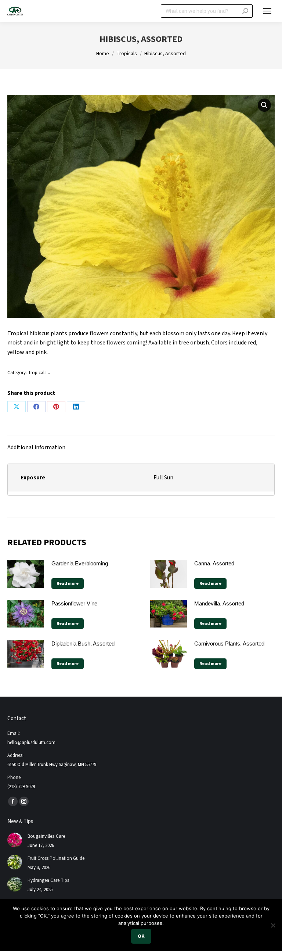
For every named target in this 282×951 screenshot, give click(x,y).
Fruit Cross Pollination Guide (56, 858)
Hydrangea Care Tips (48, 880)
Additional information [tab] (36, 447)
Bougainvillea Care (46, 836)
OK (141, 936)
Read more (68, 583)
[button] (264, 105)
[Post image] (14, 840)
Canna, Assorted (214, 563)
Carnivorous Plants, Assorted (229, 643)
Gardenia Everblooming (79, 563)
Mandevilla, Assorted (219, 603)
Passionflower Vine (74, 603)
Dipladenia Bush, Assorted (83, 643)
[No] (272, 925)
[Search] (245, 11)
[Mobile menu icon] (267, 11)
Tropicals (37, 372)
